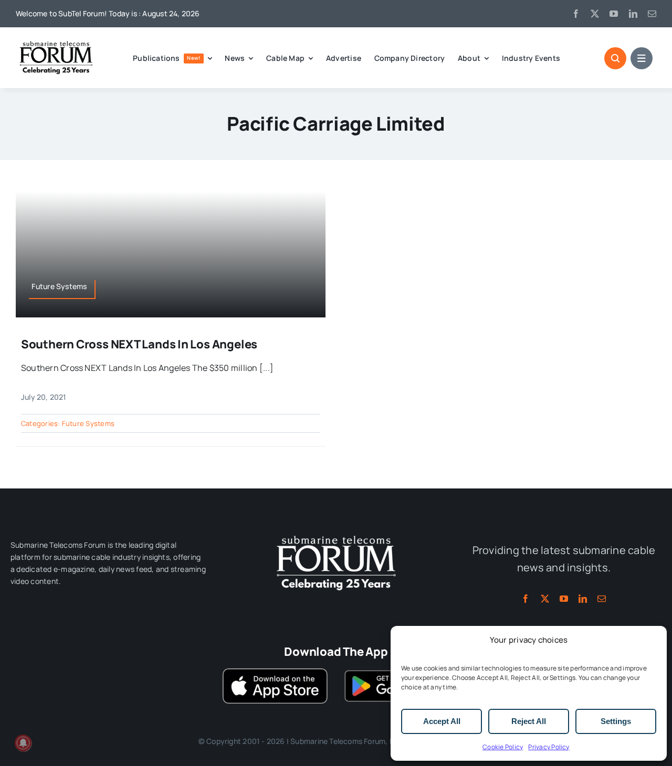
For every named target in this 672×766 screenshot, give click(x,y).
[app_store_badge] (275, 672)
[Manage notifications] (23, 743)
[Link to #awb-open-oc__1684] (642, 58)
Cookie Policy (502, 746)
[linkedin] (633, 13)
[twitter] (595, 13)
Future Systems (88, 423)
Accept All (441, 721)
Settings (616, 721)
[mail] (652, 13)
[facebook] (576, 13)
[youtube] (614, 13)
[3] (336, 534)
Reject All (528, 721)
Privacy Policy (548, 746)
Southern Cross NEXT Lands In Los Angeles (139, 344)
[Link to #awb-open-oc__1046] (615, 58)
